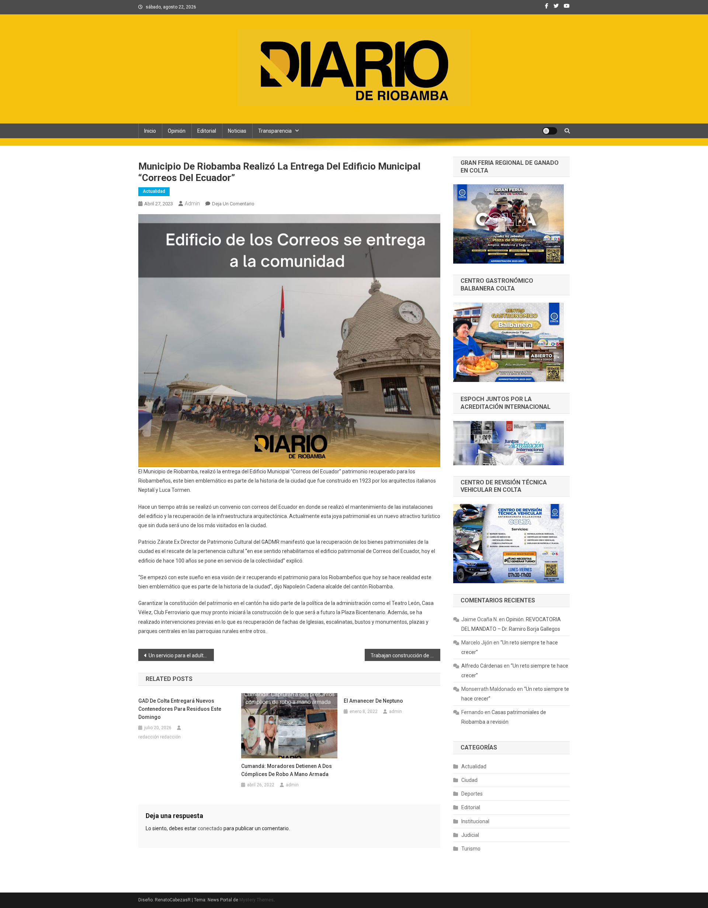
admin (192, 203)
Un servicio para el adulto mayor (181, 655)
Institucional (475, 821)
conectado (210, 828)
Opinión (176, 131)
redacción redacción (159, 737)
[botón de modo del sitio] (549, 131)
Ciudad (469, 780)
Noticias (237, 131)
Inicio (150, 131)
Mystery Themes (256, 899)
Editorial (206, 131)
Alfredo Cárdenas (482, 666)
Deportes (472, 794)
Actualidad (154, 191)
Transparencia (275, 131)
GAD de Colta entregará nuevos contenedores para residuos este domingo (179, 709)
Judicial (470, 835)
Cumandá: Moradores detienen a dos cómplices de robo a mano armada (286, 770)
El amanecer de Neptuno (373, 701)
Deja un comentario (233, 203)
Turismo (470, 849)
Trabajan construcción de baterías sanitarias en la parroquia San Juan (405, 655)
